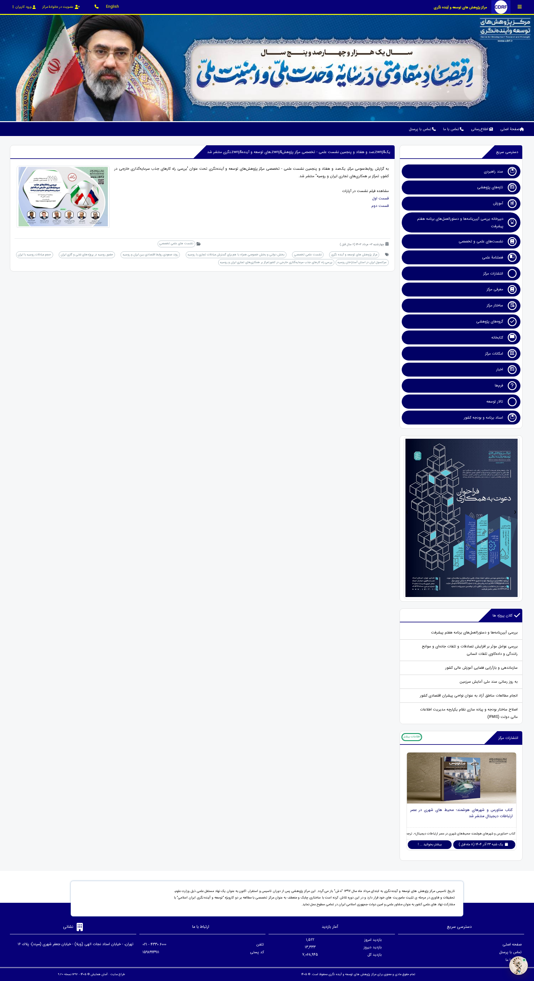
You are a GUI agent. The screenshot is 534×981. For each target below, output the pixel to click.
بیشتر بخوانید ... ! (430, 844)
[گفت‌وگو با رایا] (518, 965)
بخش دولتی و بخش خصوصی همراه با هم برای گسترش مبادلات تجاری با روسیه (236, 254)
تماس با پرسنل (510, 952)
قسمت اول (380, 198)
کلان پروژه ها (502, 615)
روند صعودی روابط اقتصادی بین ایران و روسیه (150, 254)
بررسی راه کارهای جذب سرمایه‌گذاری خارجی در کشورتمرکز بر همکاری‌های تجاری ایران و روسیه (276, 262)
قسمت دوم (380, 206)
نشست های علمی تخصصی (176, 243)
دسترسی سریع (507, 152)
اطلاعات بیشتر (411, 736)
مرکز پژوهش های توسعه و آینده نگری (354, 254)
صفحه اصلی (512, 944)
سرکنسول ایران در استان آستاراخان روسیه (362, 262)
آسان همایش (99, 974)
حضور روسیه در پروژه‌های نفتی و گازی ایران (87, 254)
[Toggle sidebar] (519, 7)
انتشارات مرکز (508, 738)
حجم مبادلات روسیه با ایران (34, 254)
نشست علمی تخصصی (308, 254)
